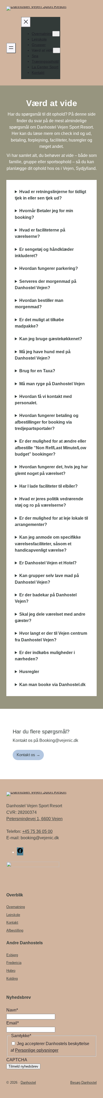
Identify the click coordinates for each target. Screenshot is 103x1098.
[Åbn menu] (11, 48)
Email (12, 1022)
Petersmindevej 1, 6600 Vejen (34, 818)
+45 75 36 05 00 (37, 831)
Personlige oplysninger (36, 1050)
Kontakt (12, 922)
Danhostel (28, 1083)
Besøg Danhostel (83, 1083)
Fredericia (13, 963)
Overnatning (15, 907)
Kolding (12, 979)
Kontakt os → (28, 755)
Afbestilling (14, 930)
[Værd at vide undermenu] (56, 50)
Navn (12, 1010)
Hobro (10, 971)
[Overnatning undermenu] (56, 34)
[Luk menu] (26, 22)
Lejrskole (13, 915)
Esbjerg (12, 955)
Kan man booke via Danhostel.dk (52, 684)
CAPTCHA (16, 1059)
